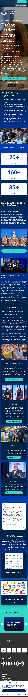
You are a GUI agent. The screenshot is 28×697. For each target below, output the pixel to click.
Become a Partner (20, 5)
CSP (18, 663)
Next (26, 624)
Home (4, 672)
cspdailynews (13, 663)
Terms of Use (6, 678)
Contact (4, 674)
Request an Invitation (13, 78)
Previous (2, 624)
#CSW (6, 658)
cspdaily (22, 663)
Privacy (4, 676)
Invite (20, 2)
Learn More (12, 457)
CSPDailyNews (3, 663)
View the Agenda (13, 421)
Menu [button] (5, 2)
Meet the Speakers (12, 493)
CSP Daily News (8, 663)
